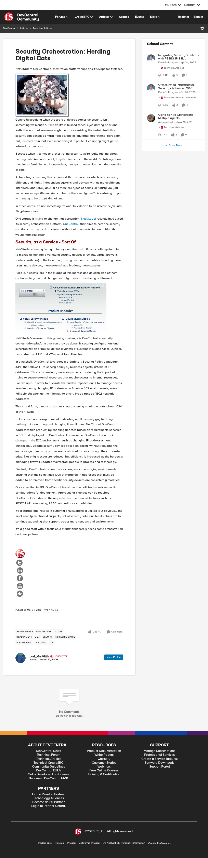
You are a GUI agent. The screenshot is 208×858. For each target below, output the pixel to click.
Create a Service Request (159, 759)
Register (183, 17)
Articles (24, 28)
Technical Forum (48, 755)
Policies (59, 843)
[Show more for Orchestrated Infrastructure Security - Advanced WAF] (172, 124)
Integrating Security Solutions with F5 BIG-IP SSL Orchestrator (178, 56)
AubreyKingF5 (166, 147)
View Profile (114, 657)
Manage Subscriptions (159, 751)
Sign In (198, 17)
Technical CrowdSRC (48, 763)
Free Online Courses (104, 770)
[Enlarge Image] (69, 95)
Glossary (104, 759)
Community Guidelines (48, 767)
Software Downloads (159, 763)
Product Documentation (104, 751)
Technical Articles (42, 28)
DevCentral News (48, 751)
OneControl (71, 224)
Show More (175, 180)
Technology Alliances (48, 798)
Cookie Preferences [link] (159, 843)
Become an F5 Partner (48, 802)
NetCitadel (88, 218)
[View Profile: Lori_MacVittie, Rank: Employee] (20, 658)
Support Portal (159, 767)
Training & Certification (104, 774)
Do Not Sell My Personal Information (124, 843)
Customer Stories (104, 763)
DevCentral (9, 28)
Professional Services (159, 755)
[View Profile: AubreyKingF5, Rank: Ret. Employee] (151, 144)
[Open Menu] (202, 28)
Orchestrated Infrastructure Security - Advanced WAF (176, 96)
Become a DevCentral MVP (48, 778)
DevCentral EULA (48, 770)
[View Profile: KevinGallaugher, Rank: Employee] (151, 58)
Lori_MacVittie (39, 656)
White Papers (104, 755)
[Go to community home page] (21, 17)
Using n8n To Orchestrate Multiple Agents (175, 142)
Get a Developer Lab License (48, 774)
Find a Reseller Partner (48, 794)
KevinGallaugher (168, 62)
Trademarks (45, 843)
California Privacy (89, 843)
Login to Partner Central (48, 806)
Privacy (71, 843)
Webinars (104, 767)
